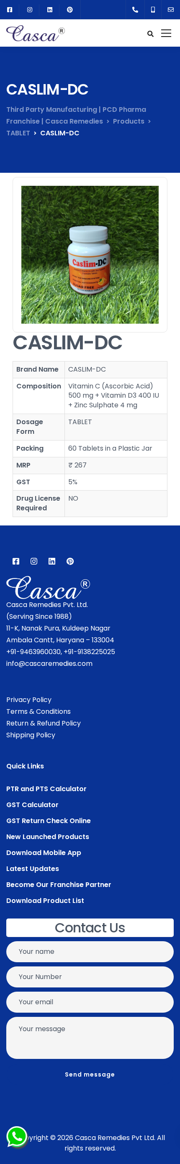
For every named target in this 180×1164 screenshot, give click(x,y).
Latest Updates (32, 869)
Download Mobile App (43, 853)
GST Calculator (32, 805)
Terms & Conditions (38, 711)
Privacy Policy (28, 700)
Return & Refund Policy (43, 723)
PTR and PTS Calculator (46, 789)
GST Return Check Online (48, 821)
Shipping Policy (30, 735)
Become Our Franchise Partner (58, 884)
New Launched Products (47, 837)
